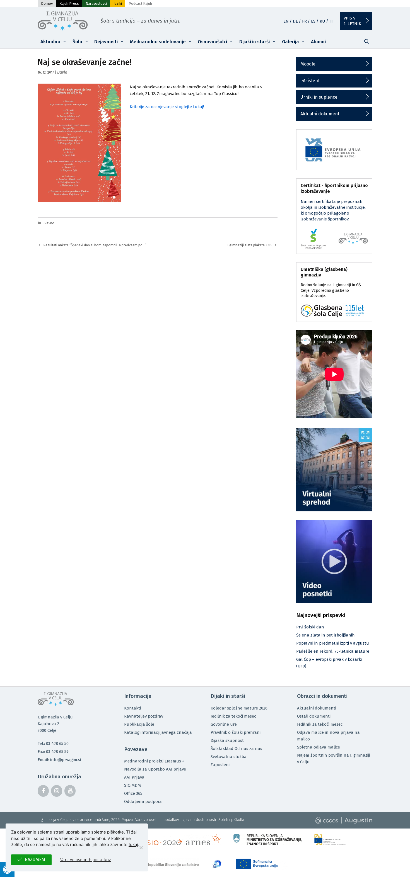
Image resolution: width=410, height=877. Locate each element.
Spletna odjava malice (318, 747)
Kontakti (132, 708)
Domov (47, 3)
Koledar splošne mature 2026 (239, 708)
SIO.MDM (132, 785)
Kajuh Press (69, 3)
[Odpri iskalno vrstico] (366, 41)
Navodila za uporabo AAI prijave (155, 769)
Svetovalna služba (229, 756)
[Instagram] (56, 791)
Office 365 (133, 793)
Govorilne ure (224, 724)
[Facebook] (43, 791)
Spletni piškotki (231, 819)
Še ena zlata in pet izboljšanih (325, 635)
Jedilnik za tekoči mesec (233, 716)
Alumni (318, 42)
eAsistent (310, 80)
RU (322, 21)
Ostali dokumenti (314, 716)
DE (295, 21)
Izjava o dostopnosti (199, 819)
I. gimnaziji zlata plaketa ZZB (249, 245)
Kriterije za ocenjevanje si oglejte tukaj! (167, 106)
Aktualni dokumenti (320, 113)
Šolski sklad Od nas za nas (236, 748)
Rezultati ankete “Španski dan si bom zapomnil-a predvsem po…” (95, 245)
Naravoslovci (96, 3)
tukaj (133, 844)
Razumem (35, 859)
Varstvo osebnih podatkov (157, 819)
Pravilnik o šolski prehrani (236, 732)
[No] (141, 847)
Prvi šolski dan (310, 627)
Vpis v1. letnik (352, 21)
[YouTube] (70, 791)
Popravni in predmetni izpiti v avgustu (332, 643)
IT (331, 21)
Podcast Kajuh (140, 3)
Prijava (127, 819)
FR (304, 21)
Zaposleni (220, 764)
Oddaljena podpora (143, 801)
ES (313, 21)
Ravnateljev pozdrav (143, 716)
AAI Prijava (134, 777)
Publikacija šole (139, 724)
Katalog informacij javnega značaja (158, 732)
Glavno (49, 223)
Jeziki (118, 3)
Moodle (307, 64)
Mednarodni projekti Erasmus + (154, 761)
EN (286, 21)
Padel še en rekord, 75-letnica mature (332, 651)
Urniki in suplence (318, 97)
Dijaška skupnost (227, 740)
